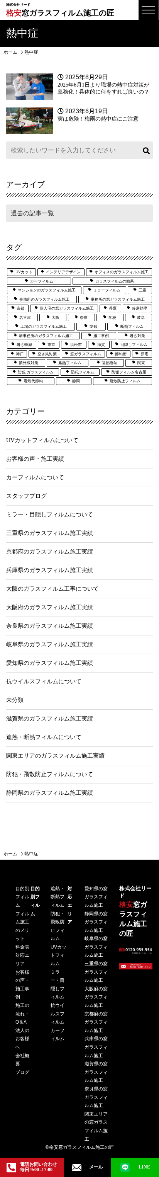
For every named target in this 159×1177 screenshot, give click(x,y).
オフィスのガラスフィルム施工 (122, 272)
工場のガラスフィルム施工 (43, 326)
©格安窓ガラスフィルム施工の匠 (80, 1147)
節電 (144, 354)
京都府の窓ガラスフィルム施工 (96, 1022)
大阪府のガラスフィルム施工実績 (49, 607)
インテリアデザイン (63, 272)
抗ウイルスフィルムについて (43, 681)
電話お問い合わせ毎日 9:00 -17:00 (38, 1167)
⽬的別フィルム (22, 897)
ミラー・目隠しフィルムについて (49, 514)
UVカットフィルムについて (42, 440)
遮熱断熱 (109, 363)
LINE (144, 1167)
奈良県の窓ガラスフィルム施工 (96, 1097)
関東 (141, 363)
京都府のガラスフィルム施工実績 (49, 551)
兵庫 (113, 308)
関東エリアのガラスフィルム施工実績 (55, 756)
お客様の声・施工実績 (35, 459)
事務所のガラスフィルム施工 (44, 299)
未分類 (15, 700)
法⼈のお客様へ (22, 1039)
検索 (145, 150)
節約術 (121, 354)
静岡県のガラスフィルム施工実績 (49, 793)
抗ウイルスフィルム (57, 1014)
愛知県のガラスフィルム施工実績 (49, 663)
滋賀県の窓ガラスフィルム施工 (96, 1072)
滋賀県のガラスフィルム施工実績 (49, 718)
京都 (20, 308)
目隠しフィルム (133, 344)
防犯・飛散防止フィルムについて (49, 774)
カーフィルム (41, 281)
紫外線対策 (28, 363)
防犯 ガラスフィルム (36, 372)
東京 (51, 344)
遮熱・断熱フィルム (57, 897)
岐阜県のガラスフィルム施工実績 (49, 644)
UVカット (23, 272)
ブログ (22, 1072)
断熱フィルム (132, 326)
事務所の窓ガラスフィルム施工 (118, 299)
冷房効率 (139, 308)
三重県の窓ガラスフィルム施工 (96, 972)
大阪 (55, 317)
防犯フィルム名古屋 (129, 372)
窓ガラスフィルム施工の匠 (60, 10)
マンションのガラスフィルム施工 (47, 290)
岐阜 (141, 317)
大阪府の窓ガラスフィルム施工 (96, 997)
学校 (112, 317)
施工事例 (101, 336)
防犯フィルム (82, 372)
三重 (142, 290)
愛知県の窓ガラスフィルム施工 (96, 897)
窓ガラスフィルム (85, 354)
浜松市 (76, 344)
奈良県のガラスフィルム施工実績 (49, 626)
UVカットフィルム (58, 955)
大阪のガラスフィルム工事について (52, 589)
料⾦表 (22, 947)
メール (96, 1167)
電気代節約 (33, 381)
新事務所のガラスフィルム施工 (46, 336)
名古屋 (25, 317)
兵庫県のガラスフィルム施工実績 (49, 570)
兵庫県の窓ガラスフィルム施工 (96, 1047)
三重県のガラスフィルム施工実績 (49, 533)
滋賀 (101, 344)
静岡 (76, 381)
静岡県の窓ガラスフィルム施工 (96, 922)
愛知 (93, 326)
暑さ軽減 (24, 344)
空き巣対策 (47, 354)
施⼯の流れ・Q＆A (22, 1014)
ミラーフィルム (106, 290)
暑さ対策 (137, 336)
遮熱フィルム (69, 363)
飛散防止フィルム (125, 381)
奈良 (84, 317)
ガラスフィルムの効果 (114, 281)
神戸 (20, 354)
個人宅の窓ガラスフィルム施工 (67, 308)
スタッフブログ (26, 496)
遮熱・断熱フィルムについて (43, 737)
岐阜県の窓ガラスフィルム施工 (96, 947)
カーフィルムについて (35, 477)
